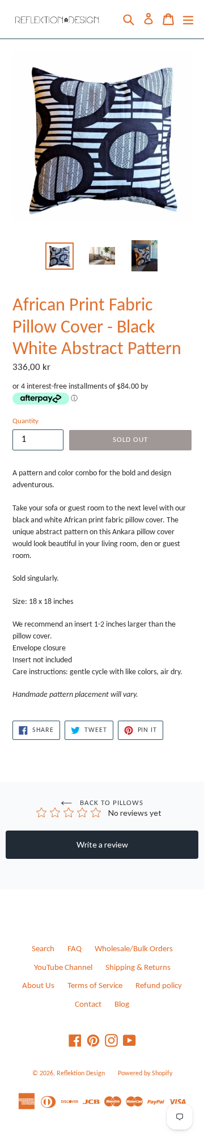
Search (43, 949)
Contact (88, 1004)
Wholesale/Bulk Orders (134, 949)
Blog (121, 1004)
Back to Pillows (111, 803)
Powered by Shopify (145, 1073)
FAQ (74, 949)
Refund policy (158, 986)
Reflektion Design (81, 1073)
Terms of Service (94, 986)
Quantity (25, 421)
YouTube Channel (63, 968)
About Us (38, 986)
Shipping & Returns (138, 968)
